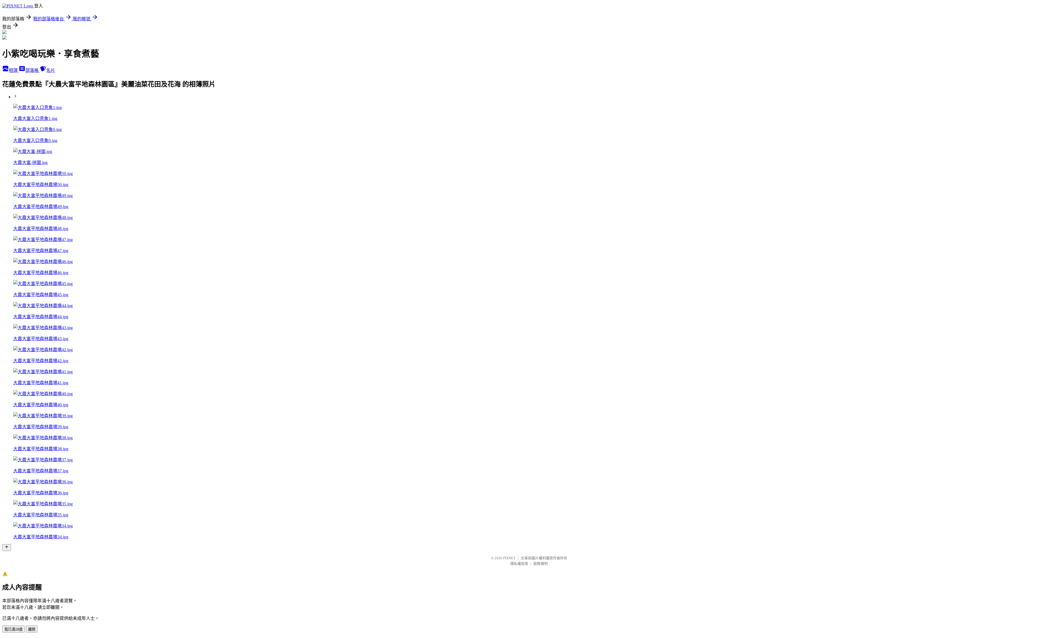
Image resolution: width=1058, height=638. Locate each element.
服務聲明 (540, 563)
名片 (50, 70)
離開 (31, 629)
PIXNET (509, 558)
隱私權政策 (519, 563)
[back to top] (6, 547)
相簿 (14, 70)
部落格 (32, 70)
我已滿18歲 (13, 629)
